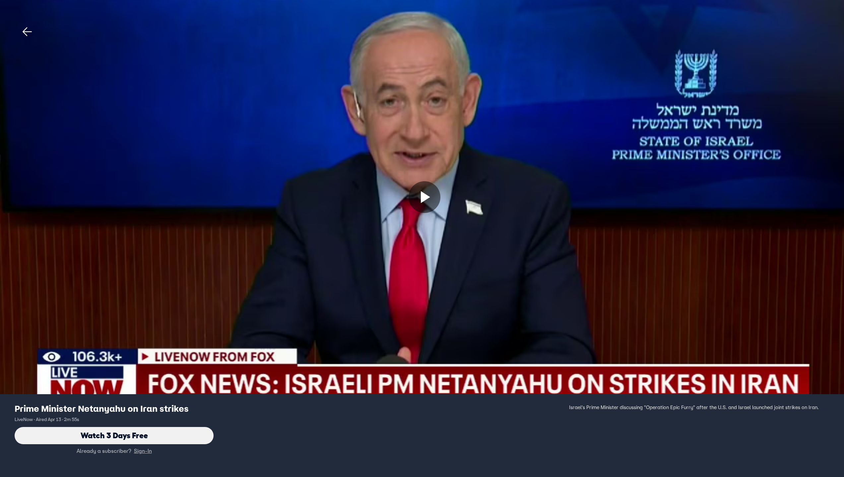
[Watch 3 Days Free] (424, 197)
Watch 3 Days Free (114, 435)
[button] (27, 31)
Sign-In (143, 451)
